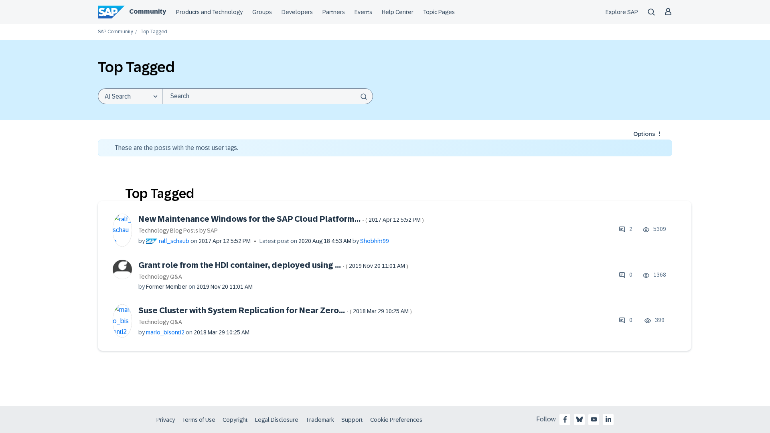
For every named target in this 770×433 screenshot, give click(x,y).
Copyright (235, 420)
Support (352, 420)
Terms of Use (198, 420)
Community (147, 11)
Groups (262, 12)
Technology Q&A (160, 276)
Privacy (165, 420)
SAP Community (115, 31)
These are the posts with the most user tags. (176, 147)
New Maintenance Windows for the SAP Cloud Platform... (281, 218)
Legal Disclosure (276, 420)
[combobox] (267, 96)
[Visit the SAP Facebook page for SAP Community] (565, 419)
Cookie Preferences (396, 420)
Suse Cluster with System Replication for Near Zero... (275, 310)
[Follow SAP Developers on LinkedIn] (608, 419)
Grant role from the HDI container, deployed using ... (273, 265)
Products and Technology (209, 12)
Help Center (397, 12)
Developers (297, 12)
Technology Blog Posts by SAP (178, 230)
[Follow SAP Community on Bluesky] (579, 419)
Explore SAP (622, 12)
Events (363, 12)
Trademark (320, 420)
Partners (333, 12)
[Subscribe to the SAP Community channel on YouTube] (594, 419)
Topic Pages (439, 12)
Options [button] (644, 134)
